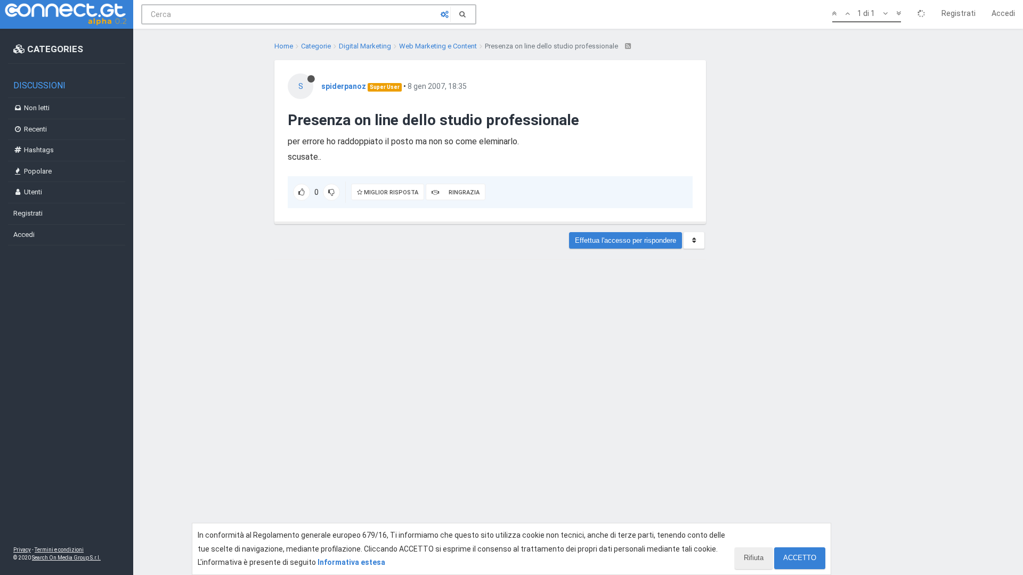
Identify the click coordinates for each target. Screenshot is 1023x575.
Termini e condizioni (59, 550)
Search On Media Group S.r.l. (66, 558)
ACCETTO (799, 558)
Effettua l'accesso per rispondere (625, 240)
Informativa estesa (351, 562)
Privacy (22, 550)
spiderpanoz (343, 86)
